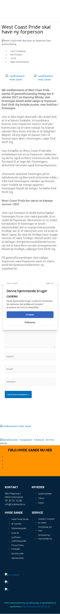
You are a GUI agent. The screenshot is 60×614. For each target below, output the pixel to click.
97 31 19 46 (15, 500)
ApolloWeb (15, 606)
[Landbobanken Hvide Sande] (16, 79)
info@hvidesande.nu (15, 504)
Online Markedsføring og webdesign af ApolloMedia (29, 603)
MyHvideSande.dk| (31, 606)
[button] (54, 6)
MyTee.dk (45, 606)
